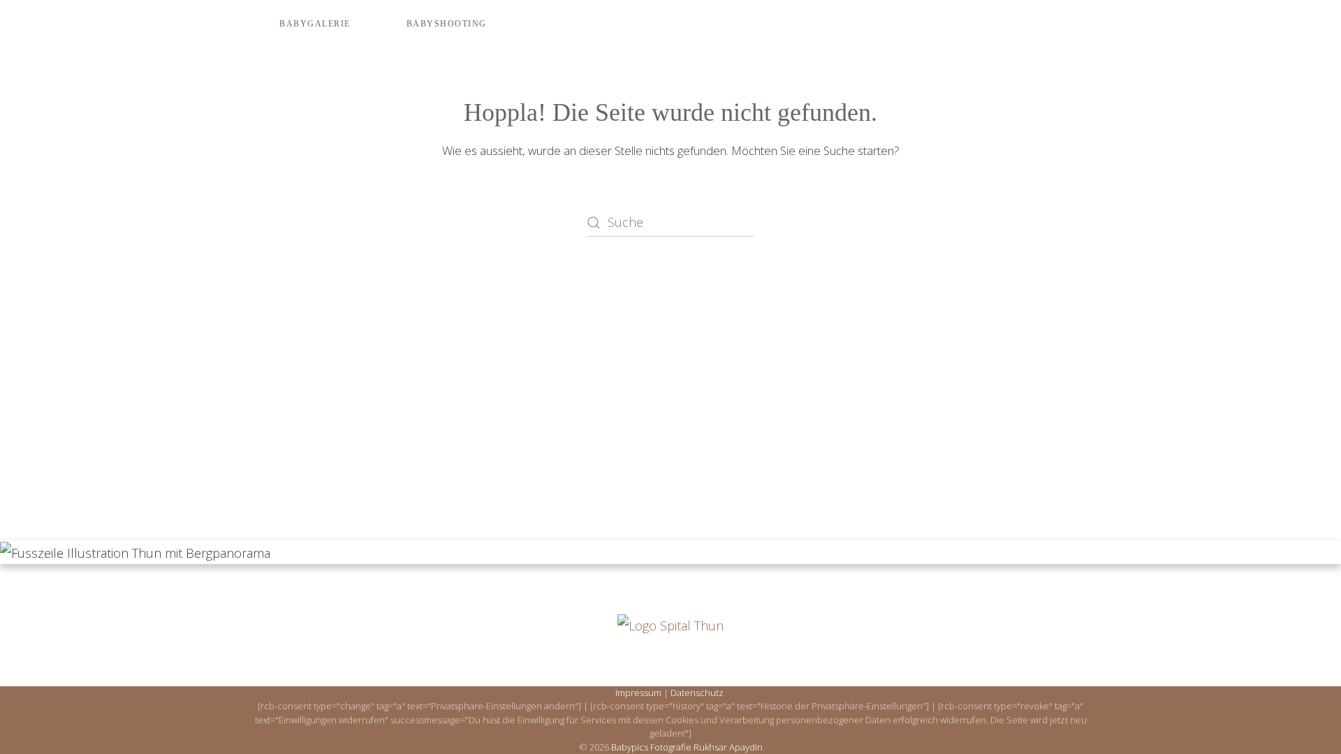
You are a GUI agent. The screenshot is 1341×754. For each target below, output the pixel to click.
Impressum (638, 692)
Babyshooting (446, 24)
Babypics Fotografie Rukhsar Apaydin (687, 747)
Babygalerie (315, 24)
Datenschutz (697, 692)
